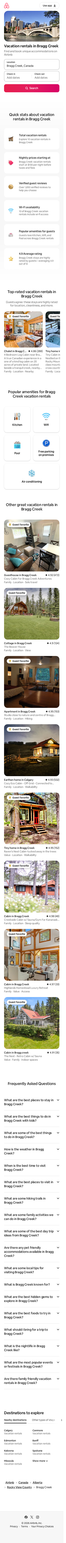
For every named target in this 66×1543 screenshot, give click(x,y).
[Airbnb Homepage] (6, 5)
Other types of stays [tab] (43, 1419)
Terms (24, 1526)
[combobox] (32, 66)
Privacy (14, 1526)
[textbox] (18, 78)
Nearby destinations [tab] (15, 1419)
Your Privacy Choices (42, 1526)
